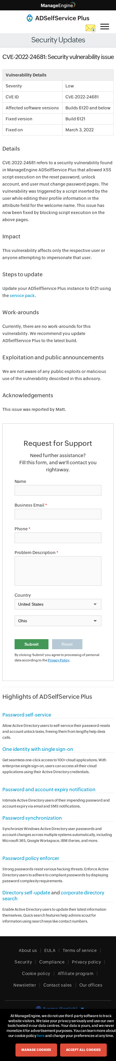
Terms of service (80, 950)
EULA (49, 950)
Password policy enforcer (30, 858)
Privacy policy (86, 962)
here (41, 1036)
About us (28, 950)
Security (23, 962)
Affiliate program (76, 973)
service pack (22, 295)
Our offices (91, 985)
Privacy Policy (58, 660)
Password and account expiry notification (48, 789)
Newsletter (24, 985)
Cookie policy (36, 973)
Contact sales (57, 985)
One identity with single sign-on (37, 749)
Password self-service (26, 715)
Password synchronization (32, 818)
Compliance (52, 962)
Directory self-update (26, 893)
